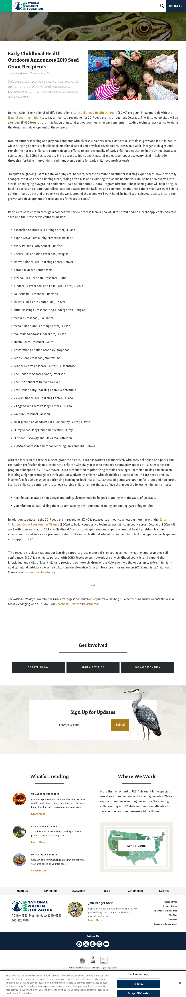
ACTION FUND (135, 891)
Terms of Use (170, 902)
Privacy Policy (170, 906)
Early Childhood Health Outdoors (95, 112)
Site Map (173, 915)
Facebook (62, 604)
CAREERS (164, 891)
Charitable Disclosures (165, 911)
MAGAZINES (78, 891)
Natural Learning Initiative (25, 117)
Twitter (74, 604)
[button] (120, 725)
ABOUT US (22, 891)
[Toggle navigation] (6, 6)
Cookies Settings (138, 974)
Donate (176, 6)
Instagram (92, 604)
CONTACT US (50, 891)
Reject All (138, 984)
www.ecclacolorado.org (40, 572)
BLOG (107, 891)
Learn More (38, 813)
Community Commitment (165, 924)
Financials (172, 920)
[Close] (180, 983)
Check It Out (38, 870)
